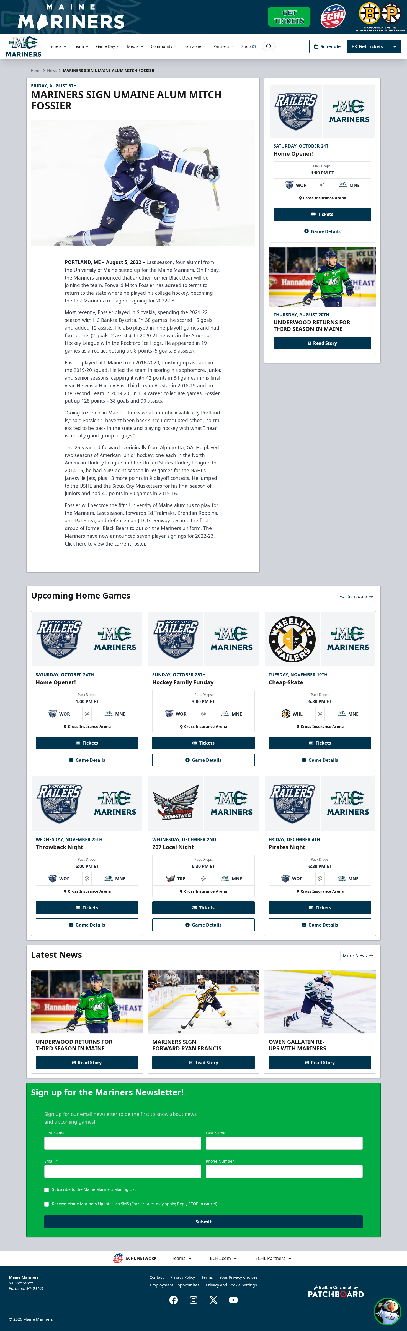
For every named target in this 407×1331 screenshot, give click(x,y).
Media (133, 46)
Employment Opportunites (174, 1285)
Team (79, 46)
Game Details (326, 231)
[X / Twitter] (213, 1300)
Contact (157, 1277)
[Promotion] (203, 17)
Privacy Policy (182, 1277)
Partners (221, 46)
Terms (207, 1277)
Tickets (55, 46)
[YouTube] (233, 1300)
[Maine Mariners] (23, 46)
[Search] (269, 46)
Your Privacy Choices (238, 1277)
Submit (203, 1222)
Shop (246, 46)
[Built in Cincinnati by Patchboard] (336, 1291)
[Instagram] (193, 1300)
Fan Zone (192, 46)
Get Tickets (371, 46)
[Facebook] (173, 1300)
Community (161, 46)
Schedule (331, 46)
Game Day (105, 46)
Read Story (325, 343)
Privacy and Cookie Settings (231, 1285)
